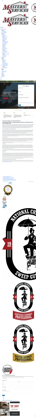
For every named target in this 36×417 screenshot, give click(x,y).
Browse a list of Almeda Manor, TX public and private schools (9, 179)
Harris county (11, 180)
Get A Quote (14, 98)
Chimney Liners (4, 46)
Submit (3, 395)
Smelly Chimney (4, 56)
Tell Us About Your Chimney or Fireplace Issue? (23, 97)
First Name (3, 381)
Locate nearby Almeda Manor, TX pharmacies (8, 178)
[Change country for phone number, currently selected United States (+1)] (19, 95)
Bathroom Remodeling (4, 32)
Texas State (14, 180)
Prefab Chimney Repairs (5, 42)
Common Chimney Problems (6, 54)
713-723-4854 (6, 98)
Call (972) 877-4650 (5, 378)
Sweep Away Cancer (4, 71)
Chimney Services (3, 33)
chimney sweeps (20, 124)
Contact (2, 73)
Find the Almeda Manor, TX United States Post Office (8, 177)
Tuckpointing (4, 52)
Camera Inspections (5, 38)
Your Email (19, 91)
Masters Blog (3, 72)
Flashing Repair (4, 43)
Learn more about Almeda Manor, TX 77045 (7, 176)
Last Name (19, 381)
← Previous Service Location (5, 181)
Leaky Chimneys (4, 55)
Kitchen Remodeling (4, 31)
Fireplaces (2, 57)
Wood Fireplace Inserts (5, 64)
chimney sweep (12, 124)
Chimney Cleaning (4, 35)
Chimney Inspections (4, 36)
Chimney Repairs (3, 39)
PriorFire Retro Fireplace (5, 41)
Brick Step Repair (4, 44)
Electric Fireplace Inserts (5, 63)
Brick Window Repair (5, 51)
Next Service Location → (31, 181)
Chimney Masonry (4, 48)
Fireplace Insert (3, 60)
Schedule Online (3, 75)
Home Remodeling (3, 29)
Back (2, 30)
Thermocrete (4, 47)
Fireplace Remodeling (4, 65)
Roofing (2, 28)
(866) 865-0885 (3, 76)
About (1, 68)
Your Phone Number (20, 94)
